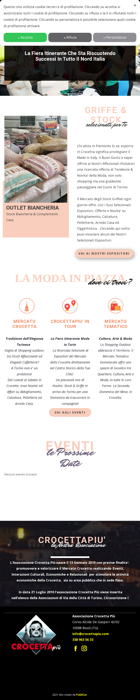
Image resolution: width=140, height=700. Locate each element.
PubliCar (81, 694)
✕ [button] (135, 5)
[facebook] (75, 648)
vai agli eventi (70, 412)
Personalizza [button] (116, 37)
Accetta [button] (27, 37)
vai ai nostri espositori (104, 253)
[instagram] (84, 648)
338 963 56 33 (82, 639)
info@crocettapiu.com (90, 634)
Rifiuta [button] (71, 37)
